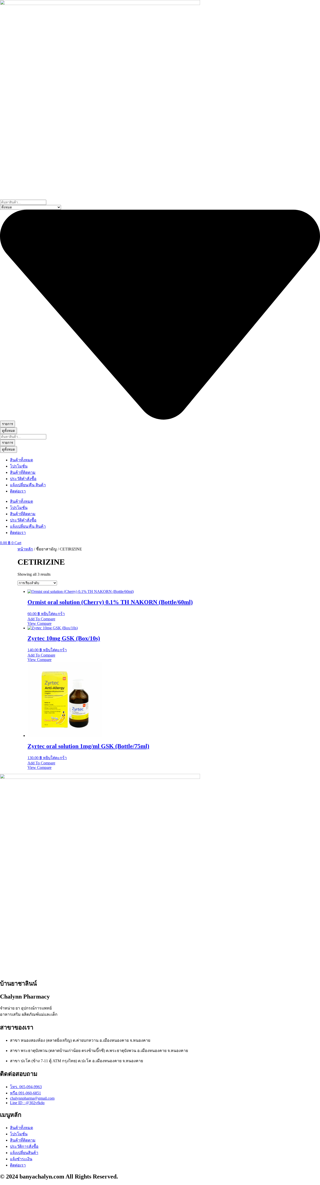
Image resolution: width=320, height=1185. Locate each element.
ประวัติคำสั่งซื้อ (23, 479)
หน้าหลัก (25, 549)
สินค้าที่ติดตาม (23, 472)
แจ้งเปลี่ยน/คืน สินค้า (28, 485)
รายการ (7, 424)
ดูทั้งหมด (8, 431)
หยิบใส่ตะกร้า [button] (53, 614)
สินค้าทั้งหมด (21, 460)
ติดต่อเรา (18, 491)
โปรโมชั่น (19, 466)
